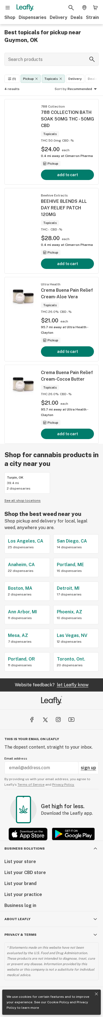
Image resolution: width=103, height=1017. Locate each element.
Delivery (58, 17)
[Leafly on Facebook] (31, 719)
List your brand (20, 883)
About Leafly (17, 919)
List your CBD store (25, 872)
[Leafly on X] (45, 719)
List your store (20, 861)
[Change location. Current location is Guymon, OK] (84, 7)
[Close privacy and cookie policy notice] (96, 994)
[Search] (92, 59)
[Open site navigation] (7, 7)
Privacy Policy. (63, 784)
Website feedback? (51, 684)
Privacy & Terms (20, 935)
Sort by (60, 89)
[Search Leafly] (71, 7)
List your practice (23, 894)
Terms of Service (31, 784)
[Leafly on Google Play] (73, 834)
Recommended (80, 89)
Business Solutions (24, 848)
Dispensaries (32, 17)
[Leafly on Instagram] (58, 719)
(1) (14, 79)
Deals (77, 17)
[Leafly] (25, 7)
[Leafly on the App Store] (28, 834)
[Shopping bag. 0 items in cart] (95, 7)
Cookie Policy (58, 1002)
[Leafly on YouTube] (71, 719)
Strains (93, 17)
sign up (88, 767)
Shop (9, 17)
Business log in (20, 905)
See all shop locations (22, 500)
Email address (15, 758)
